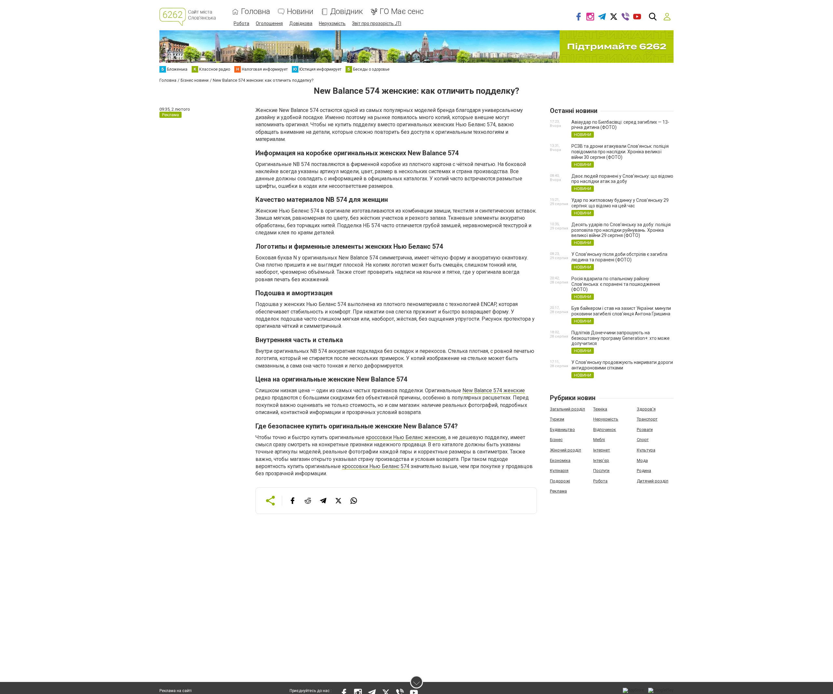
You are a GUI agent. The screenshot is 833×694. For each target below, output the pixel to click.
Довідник (346, 11)
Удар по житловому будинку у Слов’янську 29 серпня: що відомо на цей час (620, 203)
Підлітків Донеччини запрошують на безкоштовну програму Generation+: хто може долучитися (620, 338)
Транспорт (647, 419)
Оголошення (269, 23)
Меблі (599, 439)
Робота (241, 23)
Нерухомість (332, 23)
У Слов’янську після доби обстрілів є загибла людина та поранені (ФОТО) (619, 257)
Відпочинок (604, 429)
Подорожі (560, 481)
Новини (300, 11)
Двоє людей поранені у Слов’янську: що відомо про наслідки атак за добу (622, 179)
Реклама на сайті (175, 690)
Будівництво (562, 429)
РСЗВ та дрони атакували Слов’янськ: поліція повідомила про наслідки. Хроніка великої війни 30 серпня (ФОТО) (620, 152)
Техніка (600, 409)
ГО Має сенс (402, 11)
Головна (255, 11)
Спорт (643, 439)
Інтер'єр (601, 460)
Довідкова (300, 23)
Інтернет (601, 450)
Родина (644, 470)
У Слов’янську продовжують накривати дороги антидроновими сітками (622, 365)
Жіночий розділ (565, 450)
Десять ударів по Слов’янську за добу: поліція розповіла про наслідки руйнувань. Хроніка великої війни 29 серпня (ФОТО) (621, 230)
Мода (642, 460)
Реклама (558, 491)
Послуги (601, 470)
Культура (646, 450)
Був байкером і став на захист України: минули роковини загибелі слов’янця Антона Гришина (621, 311)
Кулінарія (559, 470)
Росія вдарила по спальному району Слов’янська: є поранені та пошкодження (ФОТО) (615, 284)
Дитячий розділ (652, 481)
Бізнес (556, 439)
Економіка (560, 460)
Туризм (557, 419)
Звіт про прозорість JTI (376, 23)
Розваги (645, 429)
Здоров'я (646, 409)
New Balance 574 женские (493, 390)
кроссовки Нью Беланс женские (406, 437)
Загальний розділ (567, 409)
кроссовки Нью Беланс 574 (375, 466)
